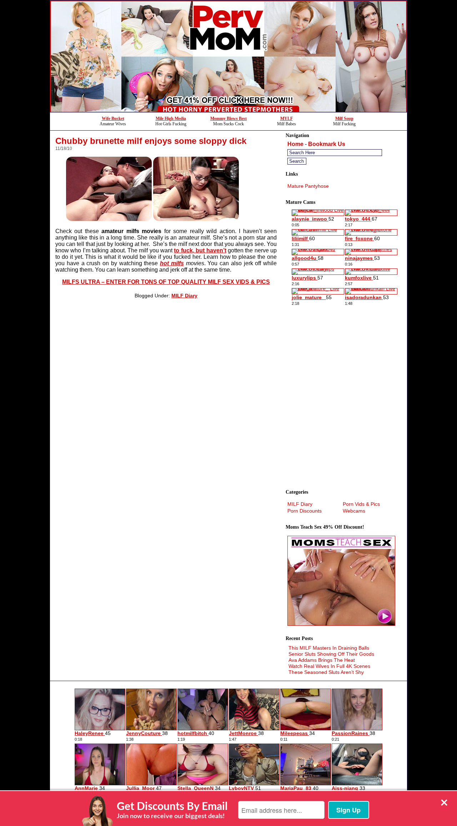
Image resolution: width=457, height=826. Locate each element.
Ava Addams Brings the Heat (321, 660)
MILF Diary (184, 295)
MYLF (286, 118)
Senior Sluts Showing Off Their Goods (331, 654)
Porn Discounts (304, 511)
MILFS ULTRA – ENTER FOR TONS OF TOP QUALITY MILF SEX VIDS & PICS (166, 282)
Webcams (354, 511)
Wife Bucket (113, 118)
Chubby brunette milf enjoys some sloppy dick (150, 141)
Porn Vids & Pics (361, 504)
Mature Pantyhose (308, 186)
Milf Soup (344, 118)
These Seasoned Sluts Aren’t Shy (326, 672)
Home (295, 144)
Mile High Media (171, 118)
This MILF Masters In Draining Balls (328, 648)
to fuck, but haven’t (200, 250)
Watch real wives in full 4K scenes (329, 666)
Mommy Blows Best (228, 118)
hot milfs (172, 263)
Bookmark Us (326, 144)
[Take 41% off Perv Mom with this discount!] (228, 110)
